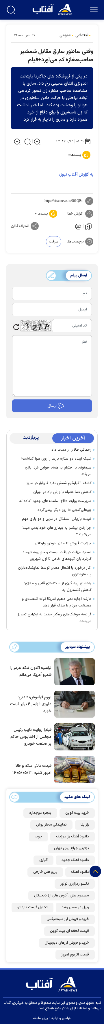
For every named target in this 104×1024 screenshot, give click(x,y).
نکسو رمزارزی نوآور (74, 884)
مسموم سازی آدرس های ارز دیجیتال (61, 895)
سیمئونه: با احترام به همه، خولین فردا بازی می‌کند (58, 471)
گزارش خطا (74, 213)
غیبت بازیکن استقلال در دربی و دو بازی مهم (56, 519)
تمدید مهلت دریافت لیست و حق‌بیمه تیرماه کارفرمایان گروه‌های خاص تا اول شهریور (57, 555)
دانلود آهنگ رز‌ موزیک (72, 836)
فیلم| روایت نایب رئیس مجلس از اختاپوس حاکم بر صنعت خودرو (30, 737)
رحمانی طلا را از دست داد (71, 450)
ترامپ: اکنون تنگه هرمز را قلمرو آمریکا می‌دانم (30, 671)
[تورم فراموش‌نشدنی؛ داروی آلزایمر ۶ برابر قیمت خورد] (73, 704)
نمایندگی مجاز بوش (51, 825)
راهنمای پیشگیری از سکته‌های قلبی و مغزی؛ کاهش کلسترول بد (57, 587)
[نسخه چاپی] (77, 226)
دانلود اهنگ (80, 872)
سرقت (53, 241)
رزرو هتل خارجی (45, 872)
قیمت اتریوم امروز (75, 954)
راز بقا (85, 825)
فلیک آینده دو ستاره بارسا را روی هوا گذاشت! (56, 459)
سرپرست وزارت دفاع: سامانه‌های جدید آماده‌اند (55, 501)
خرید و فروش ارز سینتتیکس (68, 919)
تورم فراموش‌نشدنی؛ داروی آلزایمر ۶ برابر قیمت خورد (30, 704)
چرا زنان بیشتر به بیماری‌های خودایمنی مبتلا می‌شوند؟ (57, 531)
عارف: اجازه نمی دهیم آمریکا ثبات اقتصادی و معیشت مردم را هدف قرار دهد (56, 602)
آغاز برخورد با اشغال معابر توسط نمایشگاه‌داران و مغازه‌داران (54, 571)
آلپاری (43, 860)
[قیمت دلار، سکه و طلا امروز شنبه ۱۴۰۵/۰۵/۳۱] (73, 769)
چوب (38, 836)
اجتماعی (81, 35)
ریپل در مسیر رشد (75, 907)
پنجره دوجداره (40, 813)
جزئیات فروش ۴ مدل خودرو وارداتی (63, 543)
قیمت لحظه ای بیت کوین (69, 931)
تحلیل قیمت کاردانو (32, 907)
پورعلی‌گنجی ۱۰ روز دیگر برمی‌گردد (64, 510)
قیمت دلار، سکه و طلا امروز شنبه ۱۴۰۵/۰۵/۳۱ (31, 769)
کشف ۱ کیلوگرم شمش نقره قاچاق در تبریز (58, 483)
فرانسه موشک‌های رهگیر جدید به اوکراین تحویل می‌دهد (53, 618)
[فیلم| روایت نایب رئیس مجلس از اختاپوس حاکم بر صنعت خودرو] (73, 736)
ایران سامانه (41, 1018)
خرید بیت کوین (77, 813)
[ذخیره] (88, 226)
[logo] (53, 9)
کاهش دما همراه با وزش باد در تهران (62, 492)
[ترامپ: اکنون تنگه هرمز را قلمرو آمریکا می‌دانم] (73, 671)
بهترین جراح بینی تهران (71, 848)
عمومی (65, 35)
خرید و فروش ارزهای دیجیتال (67, 943)
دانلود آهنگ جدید (75, 860)
